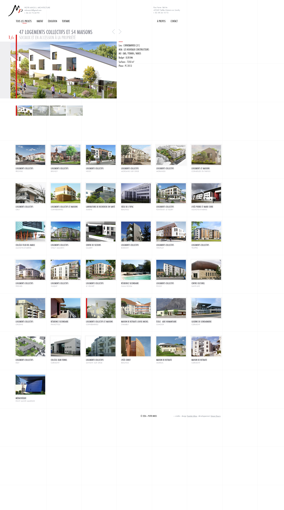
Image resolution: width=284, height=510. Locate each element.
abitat (40, 21)
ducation (52, 21)
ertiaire (66, 21)
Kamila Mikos (192, 416)
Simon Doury (216, 416)
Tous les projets (24, 21)
